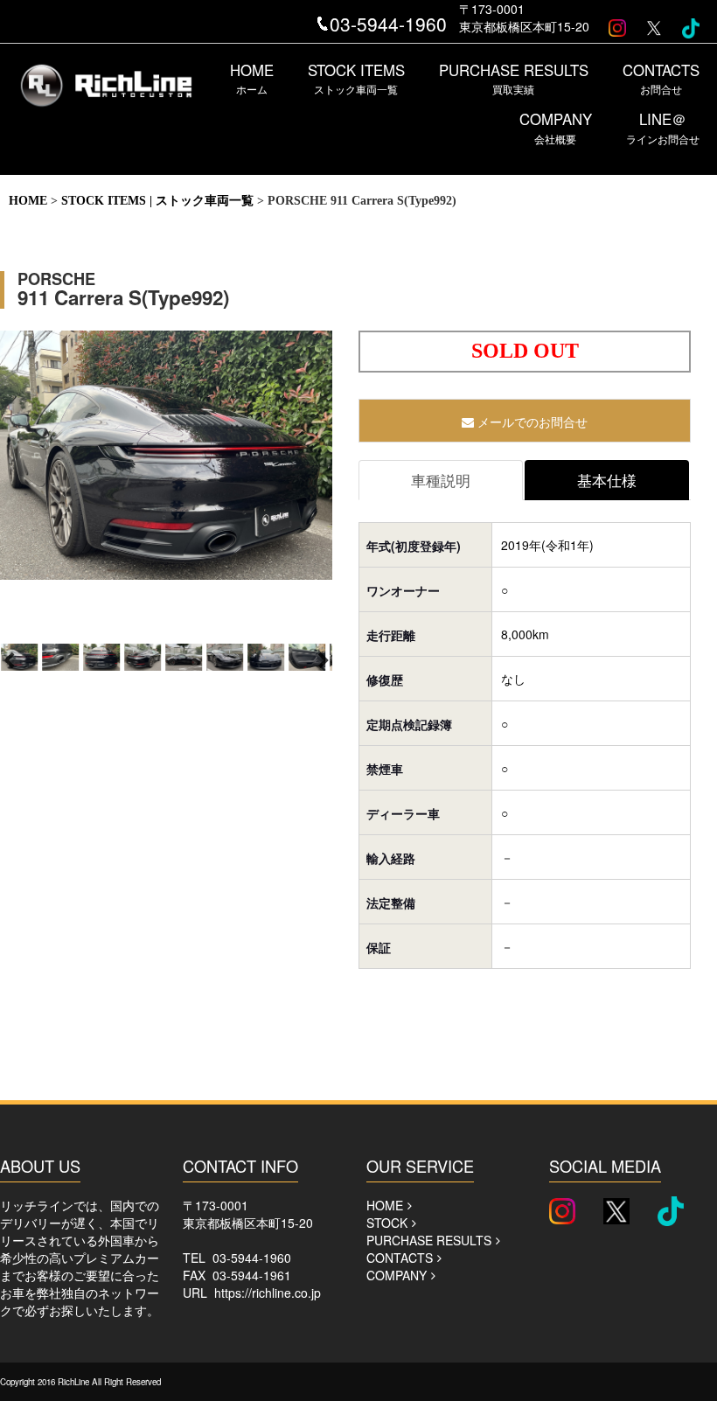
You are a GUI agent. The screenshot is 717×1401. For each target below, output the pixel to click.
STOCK (386, 1222)
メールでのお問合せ (531, 421)
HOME (252, 77)
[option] (166, 460)
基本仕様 (607, 480)
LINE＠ (663, 126)
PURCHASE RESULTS (513, 77)
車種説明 (440, 480)
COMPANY (555, 126)
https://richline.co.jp (267, 1292)
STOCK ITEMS (356, 77)
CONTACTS (661, 77)
